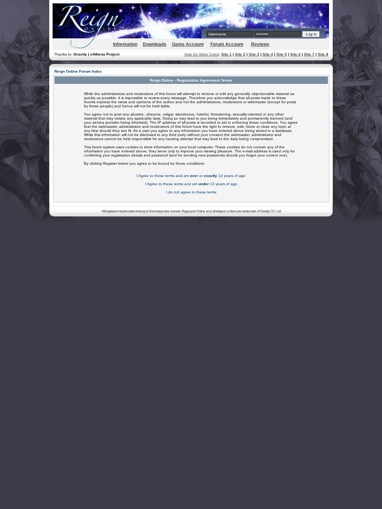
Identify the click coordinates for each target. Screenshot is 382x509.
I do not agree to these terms (191, 192)
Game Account (188, 44)
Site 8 (323, 54)
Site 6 (295, 54)
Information (125, 44)
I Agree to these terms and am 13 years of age (191, 184)
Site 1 (226, 54)
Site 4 (268, 54)
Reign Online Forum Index (78, 71)
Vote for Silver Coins (201, 54)
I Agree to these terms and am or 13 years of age (191, 176)
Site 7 (309, 54)
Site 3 (254, 54)
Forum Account (226, 44)
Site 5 (281, 54)
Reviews (260, 44)
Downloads (154, 44)
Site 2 (240, 54)
